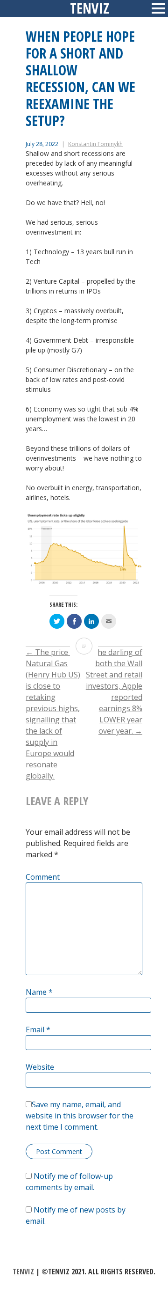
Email (38, 1029)
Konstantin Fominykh (95, 144)
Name (39, 992)
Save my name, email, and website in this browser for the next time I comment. (79, 1115)
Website (40, 1067)
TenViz (23, 1271)
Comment (43, 877)
